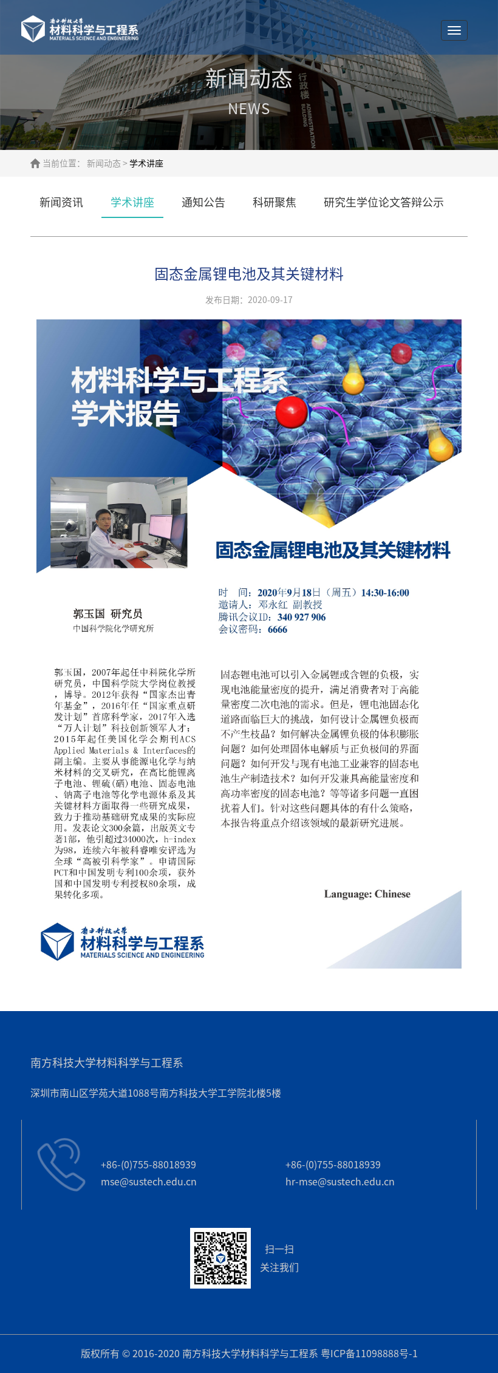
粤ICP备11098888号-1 (369, 1353)
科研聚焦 (274, 202)
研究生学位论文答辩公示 (384, 202)
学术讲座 (132, 202)
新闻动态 (104, 163)
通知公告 (203, 202)
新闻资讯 (61, 202)
